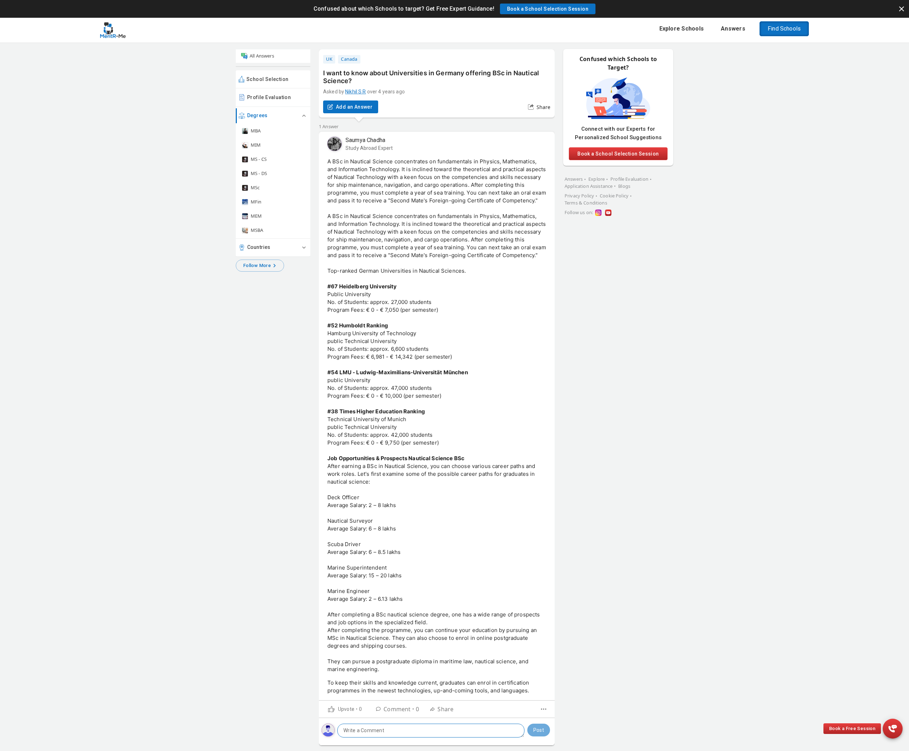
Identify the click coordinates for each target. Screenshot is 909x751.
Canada (349, 59)
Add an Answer (354, 107)
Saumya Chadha (365, 140)
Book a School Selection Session (618, 154)
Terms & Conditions (586, 203)
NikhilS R (355, 91)
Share (543, 107)
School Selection (267, 79)
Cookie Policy (614, 195)
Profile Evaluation (269, 97)
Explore (596, 179)
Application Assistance (589, 186)
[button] (547, 9)
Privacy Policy (579, 195)
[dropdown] (543, 709)
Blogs (624, 186)
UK (329, 59)
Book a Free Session (852, 728)
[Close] (902, 9)
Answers (574, 179)
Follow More (257, 265)
